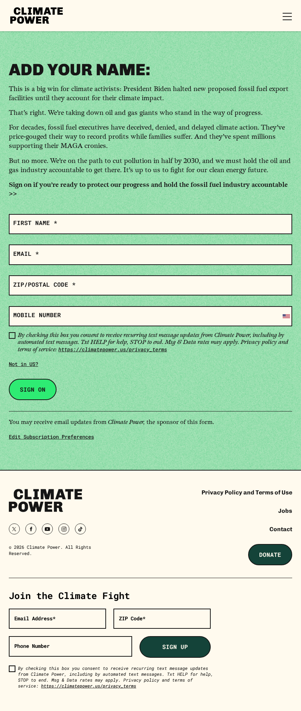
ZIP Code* (132, 618)
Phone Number (32, 645)
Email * (26, 253)
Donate (270, 554)
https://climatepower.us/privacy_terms (112, 349)
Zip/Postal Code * (44, 284)
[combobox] (286, 316)
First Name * (35, 222)
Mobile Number (37, 315)
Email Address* (34, 618)
